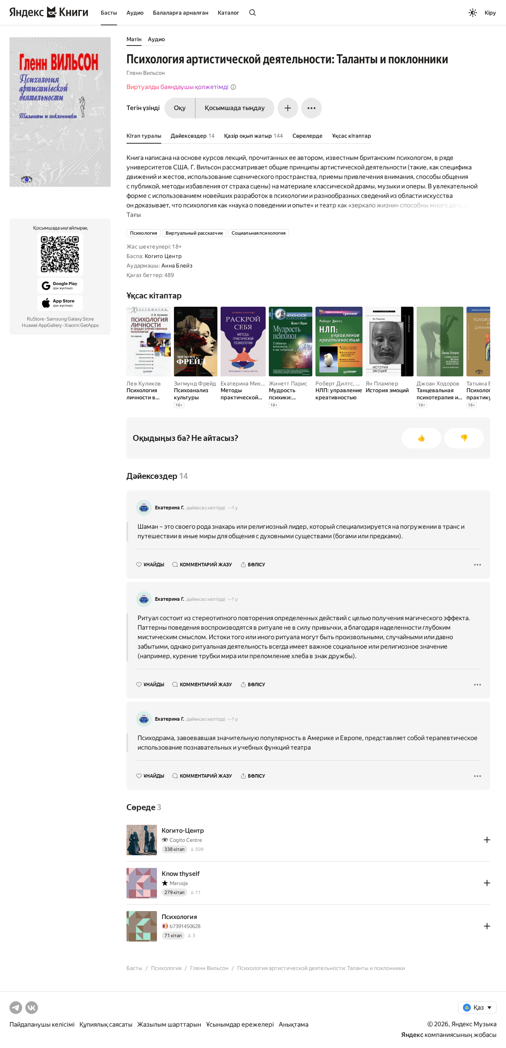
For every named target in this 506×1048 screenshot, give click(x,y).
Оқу (180, 108)
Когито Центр (163, 256)
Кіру (490, 12)
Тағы (133, 214)
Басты (109, 12)
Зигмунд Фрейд (195, 383)
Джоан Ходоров (438, 383)
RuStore (35, 319)
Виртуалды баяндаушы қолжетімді (177, 87)
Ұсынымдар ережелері (240, 1024)
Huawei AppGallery (42, 325)
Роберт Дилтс (334, 383)
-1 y (234, 508)
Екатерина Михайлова (250, 383)
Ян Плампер (382, 383)
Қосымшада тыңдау (235, 108)
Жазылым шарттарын (169, 1024)
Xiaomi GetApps (81, 325)
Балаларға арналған (180, 12)
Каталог (228, 12)
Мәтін (134, 39)
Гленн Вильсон (145, 73)
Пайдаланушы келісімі (42, 1024)
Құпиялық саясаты (105, 1024)
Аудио (134, 12)
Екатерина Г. (169, 508)
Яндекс (412, 1035)
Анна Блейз (177, 265)
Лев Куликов (143, 383)
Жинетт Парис (288, 383)
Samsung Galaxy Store (70, 319)
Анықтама (293, 1024)
